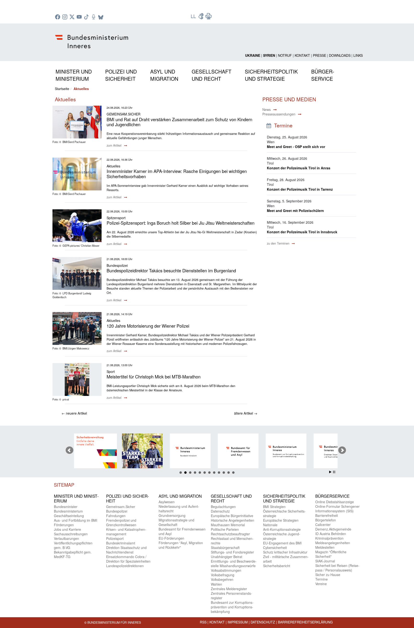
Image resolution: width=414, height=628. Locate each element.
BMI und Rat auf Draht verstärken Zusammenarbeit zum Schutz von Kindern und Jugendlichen (179, 122)
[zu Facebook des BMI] (58, 17)
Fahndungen (116, 515)
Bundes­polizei (116, 511)
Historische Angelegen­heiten (232, 520)
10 (224, 472)
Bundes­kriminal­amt (120, 543)
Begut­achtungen (223, 506)
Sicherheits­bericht (276, 565)
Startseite (62, 88)
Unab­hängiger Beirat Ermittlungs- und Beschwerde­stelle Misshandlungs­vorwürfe (234, 561)
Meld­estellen (324, 547)
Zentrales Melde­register (229, 588)
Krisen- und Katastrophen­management (126, 531)
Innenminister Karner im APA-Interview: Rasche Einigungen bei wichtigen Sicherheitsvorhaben (177, 173)
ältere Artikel (245, 413)
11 (228, 472)
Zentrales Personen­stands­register (231, 595)
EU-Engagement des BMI (282, 543)
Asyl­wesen (167, 501)
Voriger (69, 450)
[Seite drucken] (208, 17)
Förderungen (64, 524)
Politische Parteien (225, 529)
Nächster (342, 450)
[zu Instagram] (65, 17)
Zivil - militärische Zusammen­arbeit (286, 559)
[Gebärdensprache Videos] (201, 17)
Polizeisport (115, 538)
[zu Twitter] (72, 17)
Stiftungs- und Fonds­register (232, 552)
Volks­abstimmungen (226, 570)
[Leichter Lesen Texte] (194, 17)
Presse (319, 55)
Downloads (340, 55)
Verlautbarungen (66, 538)
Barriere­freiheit (326, 515)
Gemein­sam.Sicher (120, 506)
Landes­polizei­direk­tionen (125, 565)
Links (358, 55)
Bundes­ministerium (68, 511)
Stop (334, 472)
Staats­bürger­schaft (225, 547)
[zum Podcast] (94, 17)
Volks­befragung (222, 574)
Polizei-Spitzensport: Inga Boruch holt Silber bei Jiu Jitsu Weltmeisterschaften (180, 223)
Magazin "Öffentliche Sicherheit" (330, 554)
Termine (321, 579)
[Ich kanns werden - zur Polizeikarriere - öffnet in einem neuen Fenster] (106, 452)
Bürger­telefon (325, 520)
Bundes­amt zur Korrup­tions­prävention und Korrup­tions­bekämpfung (232, 607)
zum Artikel (114, 145)
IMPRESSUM (238, 622)
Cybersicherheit (275, 547)
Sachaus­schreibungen (71, 533)
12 (233, 472)
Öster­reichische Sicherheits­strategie (284, 513)
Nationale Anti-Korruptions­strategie (282, 527)
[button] (73, 74)
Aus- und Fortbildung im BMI (75, 520)
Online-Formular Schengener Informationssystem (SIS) (337, 508)
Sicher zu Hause (327, 574)
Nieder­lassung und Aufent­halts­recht (179, 508)
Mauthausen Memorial (228, 524)
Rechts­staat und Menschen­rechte (232, 540)
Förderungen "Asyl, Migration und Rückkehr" (181, 545)
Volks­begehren (222, 579)
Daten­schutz (220, 511)
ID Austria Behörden (330, 533)
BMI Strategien (274, 506)
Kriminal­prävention (329, 538)
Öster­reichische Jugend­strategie (281, 536)
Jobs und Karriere (67, 529)
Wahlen (216, 584)
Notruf (285, 55)
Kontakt (302, 55)
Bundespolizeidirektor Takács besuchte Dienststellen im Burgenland (171, 270)
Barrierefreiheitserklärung (305, 622)
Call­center (323, 524)
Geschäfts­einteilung (69, 515)
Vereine (321, 583)
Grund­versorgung (172, 515)
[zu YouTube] (80, 17)
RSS (203, 622)
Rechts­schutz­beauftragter (230, 533)
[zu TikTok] (87, 17)
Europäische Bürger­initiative (232, 515)
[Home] (92, 37)
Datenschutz (263, 622)
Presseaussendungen (278, 114)
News (266, 109)
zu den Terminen (278, 243)
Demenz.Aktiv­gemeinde (333, 529)
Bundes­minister (65, 506)
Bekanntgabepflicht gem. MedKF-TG (73, 554)
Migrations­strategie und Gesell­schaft (176, 522)
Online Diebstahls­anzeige (334, 501)
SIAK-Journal (325, 561)
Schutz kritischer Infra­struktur (285, 552)
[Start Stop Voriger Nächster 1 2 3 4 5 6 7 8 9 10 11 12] (207, 450)
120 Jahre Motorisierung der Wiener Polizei (148, 326)
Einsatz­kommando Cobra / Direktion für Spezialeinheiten (128, 559)
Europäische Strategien (281, 520)
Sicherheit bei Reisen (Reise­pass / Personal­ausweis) (337, 567)
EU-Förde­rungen (171, 538)
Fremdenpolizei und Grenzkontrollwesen (121, 522)
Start (330, 472)
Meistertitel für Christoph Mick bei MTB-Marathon (154, 376)
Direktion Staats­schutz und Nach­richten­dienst (126, 549)
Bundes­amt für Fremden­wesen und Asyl (182, 531)
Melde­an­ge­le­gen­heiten (332, 542)
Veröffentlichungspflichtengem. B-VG (73, 545)
